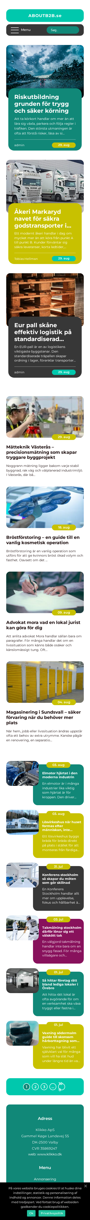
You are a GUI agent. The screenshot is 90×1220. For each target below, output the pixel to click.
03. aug (58, 765)
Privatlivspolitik (52, 1213)
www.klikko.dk (49, 1154)
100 (61, 1086)
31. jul (58, 866)
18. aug (64, 527)
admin (19, 145)
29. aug (63, 145)
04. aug (64, 702)
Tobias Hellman (26, 259)
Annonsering (45, 1179)
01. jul (58, 972)
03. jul (58, 919)
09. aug (64, 612)
